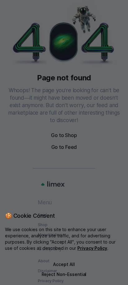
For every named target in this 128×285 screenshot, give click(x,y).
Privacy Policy (92, 248)
